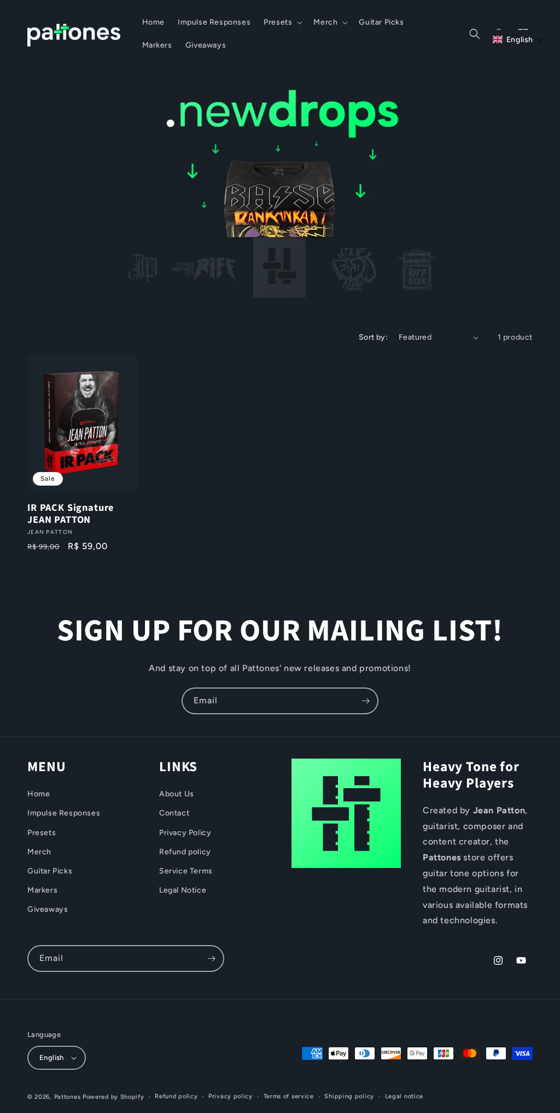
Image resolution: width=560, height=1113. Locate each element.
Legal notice (404, 1096)
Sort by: (373, 337)
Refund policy (185, 851)
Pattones (67, 1096)
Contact (174, 813)
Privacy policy (230, 1096)
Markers (42, 890)
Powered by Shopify (113, 1096)
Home (38, 794)
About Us (176, 794)
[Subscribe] (365, 700)
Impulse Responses (63, 813)
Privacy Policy (185, 832)
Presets (41, 832)
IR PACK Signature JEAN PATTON (70, 514)
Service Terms (186, 871)
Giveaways (47, 909)
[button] (282, 22)
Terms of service (289, 1096)
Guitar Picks (49, 871)
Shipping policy (349, 1096)
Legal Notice (182, 890)
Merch (39, 851)
